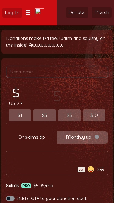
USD (14, 103)
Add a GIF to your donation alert (52, 198)
